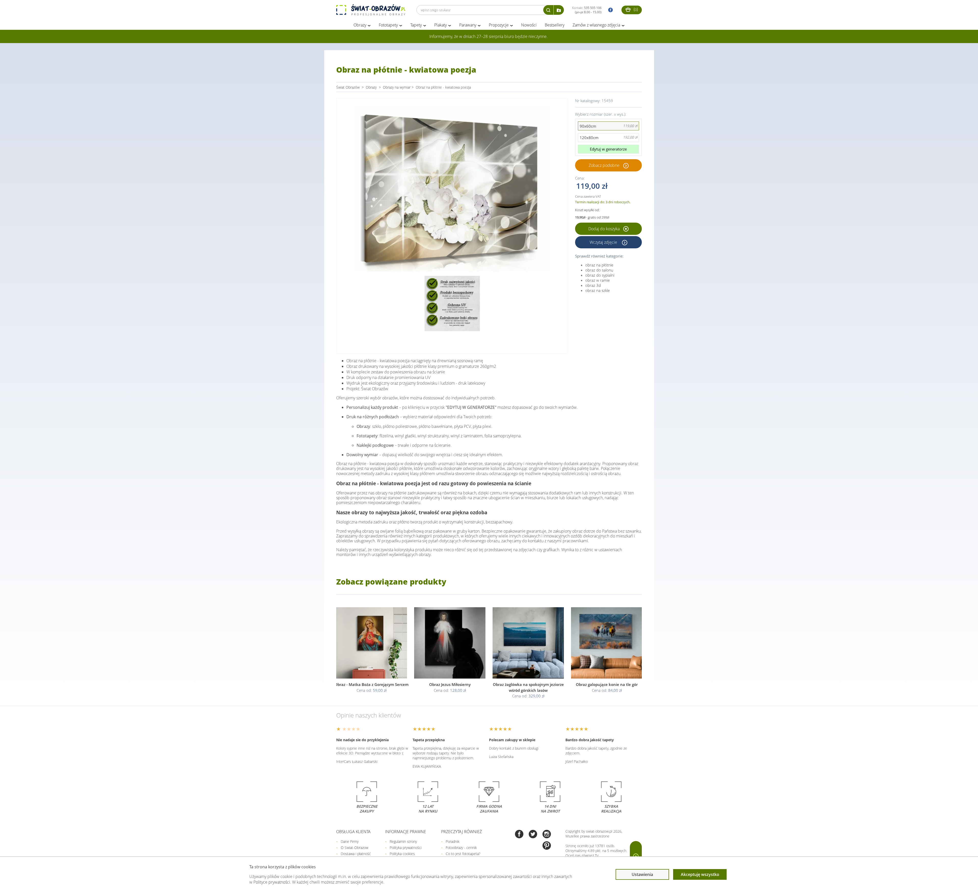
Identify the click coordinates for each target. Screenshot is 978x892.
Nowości (529, 25)
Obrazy (360, 25)
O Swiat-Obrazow (354, 847)
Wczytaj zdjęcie (604, 242)
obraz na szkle (597, 290)
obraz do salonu (599, 270)
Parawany (467, 25)
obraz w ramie (597, 280)
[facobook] (609, 10)
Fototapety (388, 25)
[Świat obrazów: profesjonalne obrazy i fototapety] (370, 10)
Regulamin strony (403, 841)
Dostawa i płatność (356, 853)
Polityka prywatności (406, 847)
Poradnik (452, 841)
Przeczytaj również (461, 831)
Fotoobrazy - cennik (461, 847)
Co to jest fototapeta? (463, 853)
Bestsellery (554, 25)
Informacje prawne (405, 831)
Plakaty (440, 25)
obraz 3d (593, 285)
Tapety (416, 25)
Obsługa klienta (353, 831)
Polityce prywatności (271, 882)
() (635, 9)
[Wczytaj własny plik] (559, 10)
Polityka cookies (402, 853)
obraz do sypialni (599, 275)
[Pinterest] (546, 846)
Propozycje (499, 25)
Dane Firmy (350, 841)
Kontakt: (587, 10)
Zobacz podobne (604, 165)
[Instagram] (546, 835)
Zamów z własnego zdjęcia (596, 25)
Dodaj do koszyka (604, 229)
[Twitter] (532, 835)
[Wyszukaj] (548, 10)
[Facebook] (519, 835)
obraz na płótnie (599, 264)
